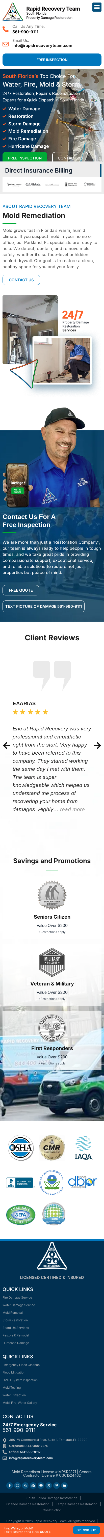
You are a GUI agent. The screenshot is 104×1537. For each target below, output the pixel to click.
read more (72, 809)
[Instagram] (17, 1485)
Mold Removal (13, 1312)
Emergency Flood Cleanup (21, 1365)
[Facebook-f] (9, 1485)
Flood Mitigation (14, 1372)
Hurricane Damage (16, 1343)
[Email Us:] (6, 44)
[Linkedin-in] (64, 1485)
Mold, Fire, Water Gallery (20, 1403)
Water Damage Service (19, 1305)
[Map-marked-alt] (33, 1485)
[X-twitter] (48, 1485)
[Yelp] (25, 1485)
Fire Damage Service (17, 1297)
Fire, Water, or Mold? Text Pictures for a (27, 1530)
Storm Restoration (15, 1320)
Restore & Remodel (16, 1335)
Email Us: (20, 40)
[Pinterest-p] (56, 1485)
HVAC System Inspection (20, 1380)
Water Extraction (14, 1395)
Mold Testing (12, 1387)
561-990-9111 (19, 1430)
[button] (96, 7)
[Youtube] (41, 1485)
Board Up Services (16, 1328)
